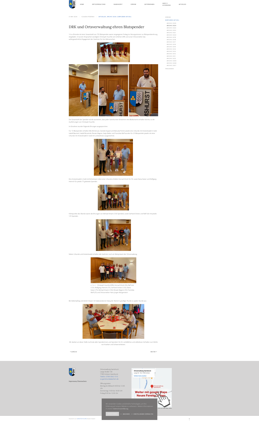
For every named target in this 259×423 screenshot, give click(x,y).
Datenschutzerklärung (120, 409)
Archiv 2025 (171, 23)
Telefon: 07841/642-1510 (109, 377)
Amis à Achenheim (166, 4)
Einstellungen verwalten (143, 414)
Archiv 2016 (171, 44)
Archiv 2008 (171, 63)
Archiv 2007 (171, 65)
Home (82, 4)
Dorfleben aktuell (124, 17)
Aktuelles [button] (182, 4)
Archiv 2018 (171, 39)
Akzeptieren (112, 414)
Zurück (74, 352)
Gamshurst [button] (118, 4)
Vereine (133, 4)
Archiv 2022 (171, 30)
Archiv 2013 (171, 51)
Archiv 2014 (171, 49)
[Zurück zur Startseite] (72, 4)
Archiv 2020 (171, 35)
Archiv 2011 (171, 56)
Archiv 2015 (171, 47)
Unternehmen (149, 4)
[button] (189, 419)
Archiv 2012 (171, 54)
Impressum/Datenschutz (78, 381)
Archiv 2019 (171, 37)
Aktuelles (102, 17)
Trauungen (169, 69)
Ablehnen (126, 414)
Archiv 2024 (112, 17)
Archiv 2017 (171, 42)
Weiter (153, 352)
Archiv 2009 (171, 61)
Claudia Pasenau (88, 17)
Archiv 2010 (171, 58)
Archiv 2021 (171, 33)
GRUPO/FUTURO (82, 419)
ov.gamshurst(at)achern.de (109, 379)
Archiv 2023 (171, 28)
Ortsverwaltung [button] (99, 4)
